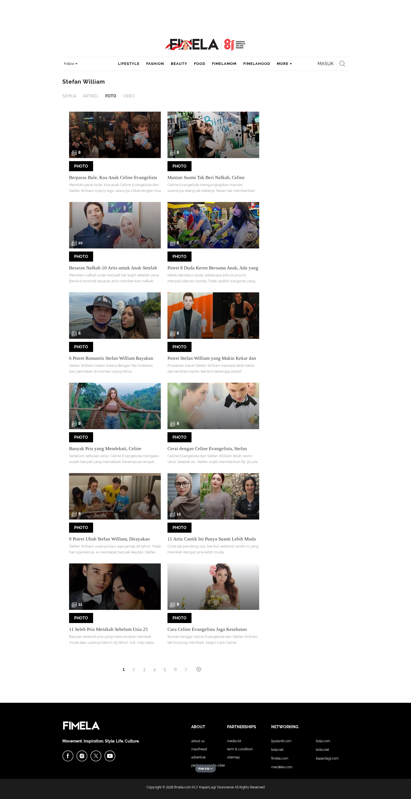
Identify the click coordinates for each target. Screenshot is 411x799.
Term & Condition (240, 749)
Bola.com (323, 741)
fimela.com (182, 787)
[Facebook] (68, 756)
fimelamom (224, 64)
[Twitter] (95, 756)
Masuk (326, 63)
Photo (81, 166)
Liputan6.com (281, 741)
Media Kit (234, 741)
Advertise (198, 757)
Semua (69, 96)
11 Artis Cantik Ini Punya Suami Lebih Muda (211, 539)
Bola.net (277, 750)
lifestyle (129, 64)
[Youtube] (109, 756)
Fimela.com (279, 758)
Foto (110, 96)
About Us (198, 741)
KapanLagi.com (327, 758)
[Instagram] (82, 756)
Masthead (199, 749)
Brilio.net (322, 750)
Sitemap (233, 757)
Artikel (91, 96)
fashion (155, 64)
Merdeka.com (281, 767)
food (199, 64)
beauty (179, 64)
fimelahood (256, 64)
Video (129, 96)
